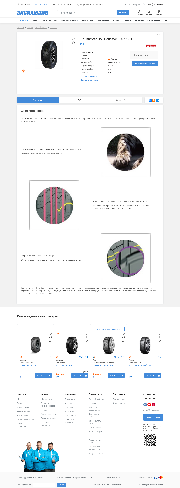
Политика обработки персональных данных (74, 477)
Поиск (61, 484)
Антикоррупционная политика (30, 477)
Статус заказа (153, 20)
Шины (20, 399)
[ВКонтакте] (150, 100)
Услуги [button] (116, 20)
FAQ (79, 100)
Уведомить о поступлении (145, 64)
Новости (92, 403)
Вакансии (69, 407)
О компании (70, 399)
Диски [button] (35, 20)
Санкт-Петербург (39, 4)
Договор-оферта (72, 415)
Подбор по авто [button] (69, 20)
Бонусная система (97, 453)
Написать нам (153, 417)
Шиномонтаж (103, 20)
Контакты (69, 403)
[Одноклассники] (153, 100)
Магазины (139, 20)
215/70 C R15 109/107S (140, 365)
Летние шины (119, 399)
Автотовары (87, 20)
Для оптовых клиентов (62, 4)
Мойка (44, 410)
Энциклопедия (95, 431)
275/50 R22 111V (28, 365)
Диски (19, 403)
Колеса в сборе (50, 20)
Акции (128, 20)
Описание (37, 100)
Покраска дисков (48, 418)
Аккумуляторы (23, 411)
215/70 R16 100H (64, 365)
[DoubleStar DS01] (49, 54)
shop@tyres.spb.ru (152, 410)
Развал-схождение (49, 414)
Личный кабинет (96, 399)
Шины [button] (23, 20)
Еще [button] (165, 20)
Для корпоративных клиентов (90, 4)
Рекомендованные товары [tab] (37, 316)
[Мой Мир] (157, 100)
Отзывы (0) (121, 100)
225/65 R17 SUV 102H (103, 365)
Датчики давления (25, 419)
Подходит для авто (89, 80)
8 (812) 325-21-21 (154, 4)
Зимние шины (119, 403)
